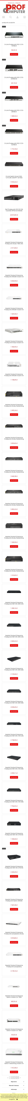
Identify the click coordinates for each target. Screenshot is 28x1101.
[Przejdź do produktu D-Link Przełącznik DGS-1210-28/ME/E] (14, 101)
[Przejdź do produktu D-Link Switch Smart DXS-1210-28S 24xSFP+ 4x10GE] (14, 167)
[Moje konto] (17, 17)
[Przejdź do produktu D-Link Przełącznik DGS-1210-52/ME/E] (14, 134)
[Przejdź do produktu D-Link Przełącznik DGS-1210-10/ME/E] (14, 35)
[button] (3, 17)
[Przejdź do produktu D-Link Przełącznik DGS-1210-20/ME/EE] (14, 68)
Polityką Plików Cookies (10, 1096)
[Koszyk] (24, 17)
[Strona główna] (14, 8)
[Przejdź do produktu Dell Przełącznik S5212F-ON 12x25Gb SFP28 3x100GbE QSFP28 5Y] (14, 200)
